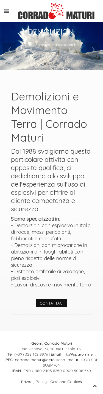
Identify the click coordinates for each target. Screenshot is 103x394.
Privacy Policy (34, 381)
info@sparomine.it (79, 354)
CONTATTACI (51, 303)
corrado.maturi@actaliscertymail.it (46, 359)
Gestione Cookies (66, 381)
